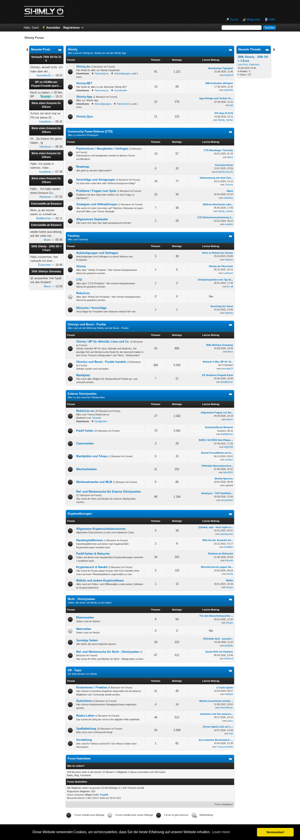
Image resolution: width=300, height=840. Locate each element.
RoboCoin (83, 293)
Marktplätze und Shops (92, 456)
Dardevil (228, 75)
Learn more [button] (221, 832)
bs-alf (230, 286)
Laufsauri (228, 273)
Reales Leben (85, 715)
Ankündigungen (122, 73)
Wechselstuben (86, 469)
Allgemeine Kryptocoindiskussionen (101, 528)
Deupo (229, 587)
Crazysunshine (225, 746)
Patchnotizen (101, 73)
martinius (228, 197)
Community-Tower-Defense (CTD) (90, 131)
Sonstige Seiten (87, 640)
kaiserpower (226, 534)
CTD (79, 279)
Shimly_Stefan (225, 120)
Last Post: (243, 64)
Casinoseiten (85, 443)
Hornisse (45, 146)
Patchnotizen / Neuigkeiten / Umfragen (102, 148)
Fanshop (74, 235)
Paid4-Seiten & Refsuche (93, 553)
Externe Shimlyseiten (82, 393)
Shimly (72, 49)
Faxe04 (104, 794)
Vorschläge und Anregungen (95, 179)
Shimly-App (84, 96)
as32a (229, 573)
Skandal (96, 417)
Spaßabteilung (86, 728)
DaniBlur (228, 547)
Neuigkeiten (101, 421)
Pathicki (229, 259)
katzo (230, 720)
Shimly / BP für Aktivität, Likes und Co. (103, 341)
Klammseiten (85, 617)
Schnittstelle (120, 90)
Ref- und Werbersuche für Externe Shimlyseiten (108, 491)
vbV (231, 733)
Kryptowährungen (80, 513)
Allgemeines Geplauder (92, 219)
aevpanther (227, 500)
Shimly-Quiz (84, 116)
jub (231, 105)
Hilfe (272, 19)
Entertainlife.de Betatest (46, 203)
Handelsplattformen (89, 540)
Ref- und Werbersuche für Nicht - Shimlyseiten (107, 651)
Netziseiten (83, 629)
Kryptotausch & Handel (91, 567)
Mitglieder (253, 19)
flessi (47, 286)
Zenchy (229, 184)
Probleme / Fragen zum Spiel (96, 191)
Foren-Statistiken (224, 804)
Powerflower (226, 707)
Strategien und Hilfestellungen (96, 204)
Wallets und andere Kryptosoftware (100, 580)
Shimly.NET (84, 83)
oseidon (229, 224)
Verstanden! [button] (275, 832)
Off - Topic (75, 670)
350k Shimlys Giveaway (46, 271)
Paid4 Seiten (84, 430)
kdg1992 (228, 90)
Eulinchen (44, 264)
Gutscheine (84, 700)
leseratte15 (44, 75)
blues (47, 239)
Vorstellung (84, 739)
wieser (229, 419)
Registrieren (71, 27)
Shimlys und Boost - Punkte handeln (101, 361)
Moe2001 (228, 472)
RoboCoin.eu (85, 411)
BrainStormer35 (224, 172)
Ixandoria (45, 121)
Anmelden (53, 27)
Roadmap (82, 166)
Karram (229, 560)
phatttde (228, 645)
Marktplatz (83, 375)
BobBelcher (43, 218)
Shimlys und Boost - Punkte (87, 324)
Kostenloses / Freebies (91, 687)
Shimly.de (83, 66)
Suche (234, 19)
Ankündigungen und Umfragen (97, 253)
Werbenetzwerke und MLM (94, 482)
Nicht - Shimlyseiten (81, 599)
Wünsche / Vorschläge (91, 308)
